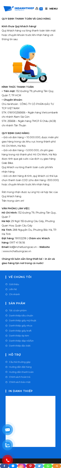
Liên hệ (13, 289)
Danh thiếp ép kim (19, 335)
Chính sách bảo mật (19, 382)
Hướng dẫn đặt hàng (20, 366)
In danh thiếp (21, 391)
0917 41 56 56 (17, 242)
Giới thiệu (14, 284)
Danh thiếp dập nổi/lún (21, 340)
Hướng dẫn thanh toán (21, 372)
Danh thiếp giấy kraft (20, 330)
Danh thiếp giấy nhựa (20, 325)
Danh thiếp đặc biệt (19, 345)
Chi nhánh (14, 294)
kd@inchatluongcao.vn (23, 247)
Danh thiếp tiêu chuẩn (21, 315)
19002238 (20, 238)
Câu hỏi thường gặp (19, 362)
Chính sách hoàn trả (19, 377)
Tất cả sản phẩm (18, 310)
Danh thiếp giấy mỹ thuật (22, 320)
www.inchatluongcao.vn (17, 251)
